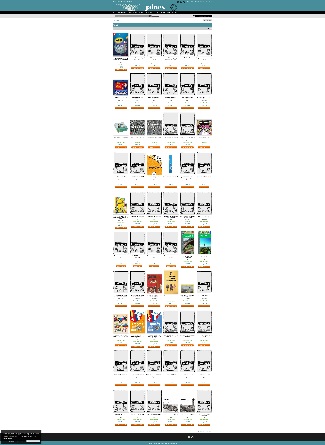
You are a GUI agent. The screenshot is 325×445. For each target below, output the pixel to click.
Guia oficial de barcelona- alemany (137, 256)
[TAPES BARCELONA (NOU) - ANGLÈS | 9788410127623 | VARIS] (187, 84)
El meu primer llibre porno (171, 296)
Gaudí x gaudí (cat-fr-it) (137, 137)
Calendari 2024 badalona (171, 414)
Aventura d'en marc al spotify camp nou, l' (137, 58)
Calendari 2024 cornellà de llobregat (187, 335)
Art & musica (187, 58)
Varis (121, 62)
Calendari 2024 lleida (121, 414)
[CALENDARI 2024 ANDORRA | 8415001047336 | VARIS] (187, 401)
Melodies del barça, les (121, 97)
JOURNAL (156, 12)
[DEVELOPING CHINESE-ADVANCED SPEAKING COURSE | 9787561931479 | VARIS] (187, 163)
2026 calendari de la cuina (171, 137)
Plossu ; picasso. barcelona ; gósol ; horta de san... (187, 296)
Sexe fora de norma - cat (204, 295)
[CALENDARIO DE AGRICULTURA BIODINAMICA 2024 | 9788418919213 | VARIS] (171, 321)
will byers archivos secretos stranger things (154, 296)
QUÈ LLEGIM (170, 12)
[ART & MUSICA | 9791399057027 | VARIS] (187, 44)
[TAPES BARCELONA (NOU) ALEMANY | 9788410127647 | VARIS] (137, 84)
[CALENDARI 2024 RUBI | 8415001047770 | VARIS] (171, 361)
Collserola (204, 256)
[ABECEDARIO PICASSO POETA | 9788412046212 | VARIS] (154, 203)
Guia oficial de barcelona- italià (121, 256)
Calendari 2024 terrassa (120, 374)
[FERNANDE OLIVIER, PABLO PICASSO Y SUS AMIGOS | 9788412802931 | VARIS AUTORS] (137, 282)
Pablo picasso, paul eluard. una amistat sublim (171, 217)
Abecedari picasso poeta (137, 216)
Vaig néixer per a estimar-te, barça (204, 58)
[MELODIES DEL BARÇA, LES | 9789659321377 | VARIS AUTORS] (121, 84)
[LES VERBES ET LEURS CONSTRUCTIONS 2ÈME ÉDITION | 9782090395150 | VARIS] (154, 163)
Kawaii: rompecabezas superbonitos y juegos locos (120, 335)
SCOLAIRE (141, 12)
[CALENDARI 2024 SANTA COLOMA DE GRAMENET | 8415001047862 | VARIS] (154, 361)
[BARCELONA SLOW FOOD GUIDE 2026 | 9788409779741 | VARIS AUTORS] (204, 84)
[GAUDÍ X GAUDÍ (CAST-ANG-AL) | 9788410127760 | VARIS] (154, 123)
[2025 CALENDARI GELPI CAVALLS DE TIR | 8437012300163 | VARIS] (171, 163)
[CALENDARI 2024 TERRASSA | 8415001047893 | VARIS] (121, 361)
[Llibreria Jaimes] (145, 10)
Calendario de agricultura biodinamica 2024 (171, 335)
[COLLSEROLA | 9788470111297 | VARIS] (204, 243)
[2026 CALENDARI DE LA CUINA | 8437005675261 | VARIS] (171, 123)
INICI (114, 12)
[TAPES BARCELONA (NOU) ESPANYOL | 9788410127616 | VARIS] (171, 84)
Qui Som (192, 1)
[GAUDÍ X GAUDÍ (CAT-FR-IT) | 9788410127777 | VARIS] (137, 123)
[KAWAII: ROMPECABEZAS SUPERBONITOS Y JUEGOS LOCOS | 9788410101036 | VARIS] (121, 321)
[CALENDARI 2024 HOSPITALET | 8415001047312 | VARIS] (137, 401)
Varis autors (204, 60)
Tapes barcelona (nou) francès (154, 98)
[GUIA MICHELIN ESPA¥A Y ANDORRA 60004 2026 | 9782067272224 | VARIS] (171, 44)
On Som (197, 1)
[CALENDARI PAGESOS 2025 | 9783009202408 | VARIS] (137, 163)
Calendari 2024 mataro (204, 374)
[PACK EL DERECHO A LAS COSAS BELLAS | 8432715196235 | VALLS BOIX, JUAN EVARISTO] (154, 44)
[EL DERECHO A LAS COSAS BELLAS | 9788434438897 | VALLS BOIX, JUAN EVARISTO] (187, 123)
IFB (176, 12)
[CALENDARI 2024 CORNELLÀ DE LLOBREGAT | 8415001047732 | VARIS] (187, 321)
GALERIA (163, 12)
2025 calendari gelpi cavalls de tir (170, 177)
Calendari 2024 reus (187, 374)
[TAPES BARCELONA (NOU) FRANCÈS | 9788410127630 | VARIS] (154, 84)
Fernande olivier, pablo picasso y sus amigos (137, 296)
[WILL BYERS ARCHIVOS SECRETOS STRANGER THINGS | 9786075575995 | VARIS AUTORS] (154, 282)
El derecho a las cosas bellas (187, 137)
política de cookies (7, 438)
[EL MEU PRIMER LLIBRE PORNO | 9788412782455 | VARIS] (171, 282)
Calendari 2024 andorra (187, 414)
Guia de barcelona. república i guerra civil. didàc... (187, 217)
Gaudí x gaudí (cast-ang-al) (154, 137)
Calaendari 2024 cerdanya (154, 414)
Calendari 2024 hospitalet (137, 414)
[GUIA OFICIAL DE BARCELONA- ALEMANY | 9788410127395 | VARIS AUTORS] (137, 242)
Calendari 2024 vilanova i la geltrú (204, 335)
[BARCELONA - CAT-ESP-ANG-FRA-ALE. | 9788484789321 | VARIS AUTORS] (204, 163)
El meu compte (209, 1)
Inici (187, 1)
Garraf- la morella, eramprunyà (187, 257)
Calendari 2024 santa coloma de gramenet (154, 375)
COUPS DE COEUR (132, 12)
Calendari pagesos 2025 (137, 176)
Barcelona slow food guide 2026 (204, 98)
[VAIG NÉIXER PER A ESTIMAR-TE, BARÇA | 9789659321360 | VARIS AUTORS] (204, 44)
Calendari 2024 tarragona (137, 374)
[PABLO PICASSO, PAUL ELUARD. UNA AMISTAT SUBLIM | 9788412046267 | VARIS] (171, 203)
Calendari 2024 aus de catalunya (204, 415)
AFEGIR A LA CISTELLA (121, 69)
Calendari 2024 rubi (171, 374)
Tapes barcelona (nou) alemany (137, 98)
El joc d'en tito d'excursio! (121, 137)
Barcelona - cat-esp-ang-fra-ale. (204, 177)
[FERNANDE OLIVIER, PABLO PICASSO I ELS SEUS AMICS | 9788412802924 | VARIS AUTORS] (121, 282)
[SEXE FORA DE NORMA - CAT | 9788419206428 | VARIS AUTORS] (204, 282)
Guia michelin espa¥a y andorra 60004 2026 (171, 58)
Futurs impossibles (121, 176)
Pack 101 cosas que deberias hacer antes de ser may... (120, 217)
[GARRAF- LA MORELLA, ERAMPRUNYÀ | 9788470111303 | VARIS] (187, 243)
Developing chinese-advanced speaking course (187, 177)
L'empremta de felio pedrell (204, 216)
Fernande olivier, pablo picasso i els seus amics (120, 296)
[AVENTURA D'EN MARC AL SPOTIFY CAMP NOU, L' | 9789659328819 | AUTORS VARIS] (137, 44)
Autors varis (137, 60)
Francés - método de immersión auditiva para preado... (137, 336)
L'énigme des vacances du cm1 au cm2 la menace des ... (120, 59)
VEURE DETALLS (204, 187)
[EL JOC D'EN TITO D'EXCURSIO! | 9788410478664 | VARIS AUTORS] (121, 123)
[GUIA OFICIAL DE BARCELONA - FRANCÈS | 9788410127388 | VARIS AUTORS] (154, 242)
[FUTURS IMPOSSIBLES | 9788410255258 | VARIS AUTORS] (121, 163)
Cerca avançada (155, 16)
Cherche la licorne (204, 137)
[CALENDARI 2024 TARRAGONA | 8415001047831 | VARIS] (137, 361)
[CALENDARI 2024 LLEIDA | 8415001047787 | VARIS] (121, 401)
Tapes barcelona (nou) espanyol (171, 98)
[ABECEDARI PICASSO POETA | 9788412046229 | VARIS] (137, 203)
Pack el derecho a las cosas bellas (154, 58)
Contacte (202, 1)
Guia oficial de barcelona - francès (154, 256)
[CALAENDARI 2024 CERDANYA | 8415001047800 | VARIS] (154, 401)
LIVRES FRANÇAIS (121, 12)
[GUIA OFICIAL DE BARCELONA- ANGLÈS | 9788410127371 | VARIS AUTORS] (171, 242)
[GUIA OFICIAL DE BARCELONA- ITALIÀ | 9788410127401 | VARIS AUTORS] (121, 242)
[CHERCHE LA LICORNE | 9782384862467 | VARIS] (204, 123)
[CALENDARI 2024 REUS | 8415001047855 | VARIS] (187, 361)
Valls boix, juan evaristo (154, 60)
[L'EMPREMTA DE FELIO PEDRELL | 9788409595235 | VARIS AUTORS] (204, 203)
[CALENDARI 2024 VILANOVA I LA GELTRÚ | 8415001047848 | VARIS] (204, 321)
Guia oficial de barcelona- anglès (171, 256)
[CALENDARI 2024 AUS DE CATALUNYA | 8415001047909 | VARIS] (204, 401)
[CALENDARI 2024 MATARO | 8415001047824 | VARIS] (204, 361)
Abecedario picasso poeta (154, 216)
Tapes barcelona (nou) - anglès (187, 98)
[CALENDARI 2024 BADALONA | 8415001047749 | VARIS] (171, 401)
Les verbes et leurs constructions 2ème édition (154, 177)
